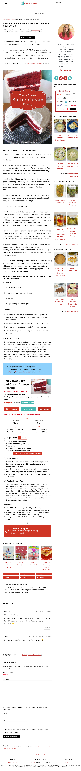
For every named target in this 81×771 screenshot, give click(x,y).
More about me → (66, 70)
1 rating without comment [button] (31, 655)
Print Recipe (12, 409)
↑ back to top (40, 754)
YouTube (18, 372)
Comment (7, 679)
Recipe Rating (8, 672)
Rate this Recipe (28, 403)
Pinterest (10, 372)
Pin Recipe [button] (29, 409)
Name (6, 713)
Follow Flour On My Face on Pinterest (27, 454)
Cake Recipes (11, 19)
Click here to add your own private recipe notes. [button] (22, 414)
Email (5, 720)
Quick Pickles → (72, 244)
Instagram (27, 372)
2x (22, 437)
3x (25, 437)
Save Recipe (44, 409)
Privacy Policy (12, 762)
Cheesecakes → (72, 311)
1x (19, 437)
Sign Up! (32, 762)
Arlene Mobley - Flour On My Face (16, 391)
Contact (68, 762)
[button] (4, 403)
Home (4, 19)
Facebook (39, 372)
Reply (47, 628)
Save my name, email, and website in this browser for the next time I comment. (26, 731)
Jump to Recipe (28, 37)
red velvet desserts (35, 63)
